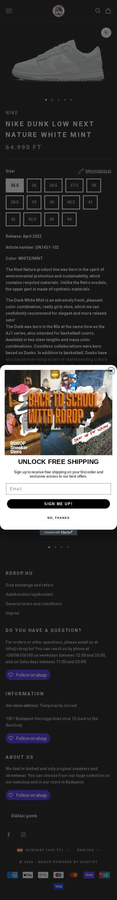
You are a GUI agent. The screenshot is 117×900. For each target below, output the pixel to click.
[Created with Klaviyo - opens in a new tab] (58, 532)
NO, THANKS (58, 518)
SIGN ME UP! (58, 504)
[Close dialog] (111, 370)
